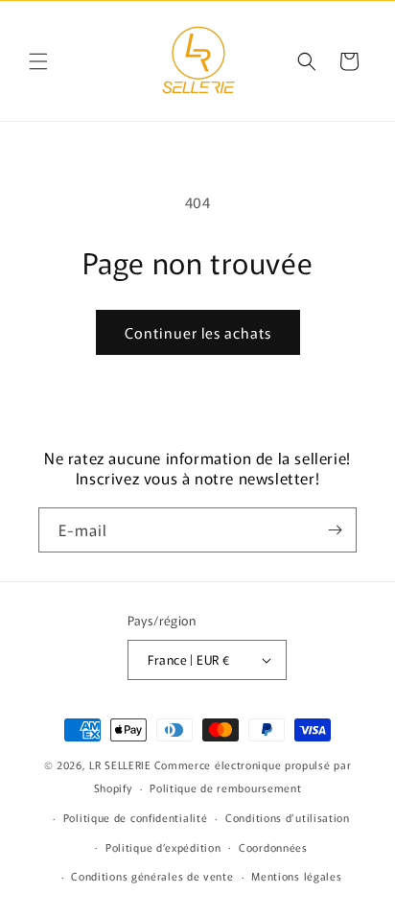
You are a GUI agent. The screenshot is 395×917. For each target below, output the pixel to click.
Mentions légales (296, 875)
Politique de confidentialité (135, 817)
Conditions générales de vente (152, 875)
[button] (38, 61)
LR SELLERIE (120, 764)
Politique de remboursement (225, 787)
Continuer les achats (198, 332)
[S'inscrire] (335, 530)
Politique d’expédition (163, 847)
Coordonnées (273, 847)
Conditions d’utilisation (287, 817)
